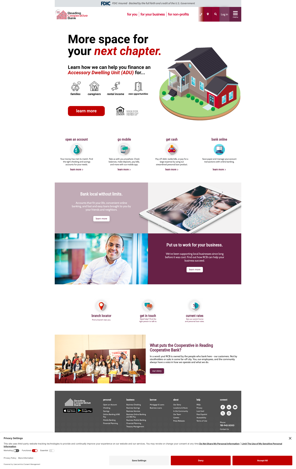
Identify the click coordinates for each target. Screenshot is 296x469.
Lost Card (200, 411)
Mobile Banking (109, 420)
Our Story (177, 404)
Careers (176, 417)
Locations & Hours (180, 408)
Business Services (133, 411)
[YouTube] (235, 407)
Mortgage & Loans (157, 404)
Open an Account (110, 404)
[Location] (208, 14)
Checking (106, 408)
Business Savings (133, 408)
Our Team (177, 414)
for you (132, 14)
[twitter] (222, 413)
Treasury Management (135, 426)
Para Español (202, 414)
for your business (153, 14)
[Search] (215, 14)
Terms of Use (202, 421)
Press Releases (179, 421)
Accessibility (201, 417)
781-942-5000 (227, 425)
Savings (106, 411)
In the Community (180, 411)
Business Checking (133, 404)
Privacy (199, 408)
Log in (224, 14)
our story (157, 370)
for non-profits (178, 14)
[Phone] (201, 14)
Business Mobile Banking (136, 420)
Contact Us (224, 429)
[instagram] (229, 413)
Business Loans (156, 408)
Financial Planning (110, 423)
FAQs (199, 404)
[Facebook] (222, 407)
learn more (75, 169)
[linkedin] (229, 407)
